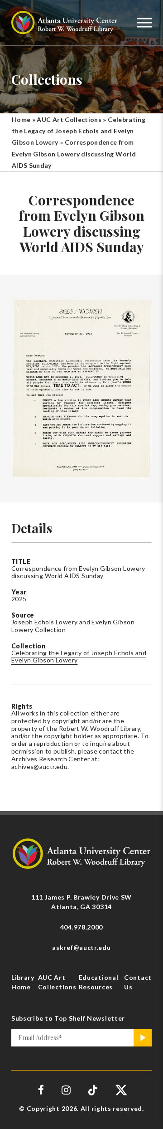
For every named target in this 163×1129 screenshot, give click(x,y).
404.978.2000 (81, 927)
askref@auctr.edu (81, 947)
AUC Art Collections (69, 119)
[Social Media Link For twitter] (120, 1090)
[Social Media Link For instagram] (66, 1090)
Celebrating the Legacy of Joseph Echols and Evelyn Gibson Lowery (78, 131)
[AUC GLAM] (81, 853)
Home (21, 119)
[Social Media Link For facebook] (41, 1090)
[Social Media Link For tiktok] (93, 1090)
